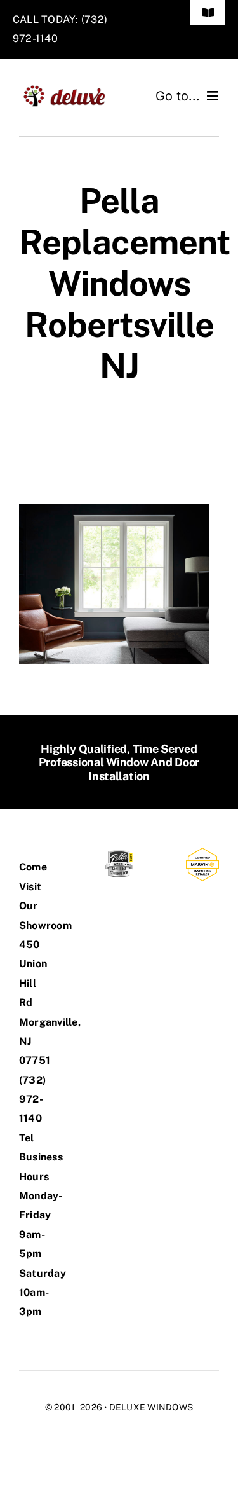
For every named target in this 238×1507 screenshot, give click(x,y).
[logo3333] (69, 89)
